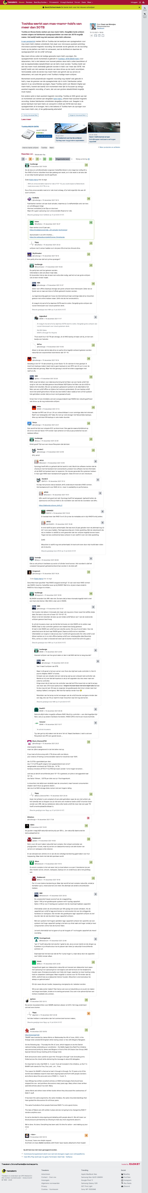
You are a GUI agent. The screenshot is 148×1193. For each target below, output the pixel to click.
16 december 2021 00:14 (38, 1137)
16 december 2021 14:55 (56, 463)
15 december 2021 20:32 (52, 245)
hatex (37, 221)
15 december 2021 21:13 (51, 409)
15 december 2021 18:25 (38, 827)
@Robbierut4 (39, 864)
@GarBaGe (38, 224)
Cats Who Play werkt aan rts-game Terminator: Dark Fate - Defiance (48, 1157)
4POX (41, 460)
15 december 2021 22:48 (58, 940)
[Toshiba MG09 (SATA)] (28, 134)
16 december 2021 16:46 (64, 524)
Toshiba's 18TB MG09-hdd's (68, 59)
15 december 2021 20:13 (38, 1001)
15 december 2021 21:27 (55, 285)
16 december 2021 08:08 (50, 560)
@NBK (41, 319)
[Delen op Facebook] (95, 35)
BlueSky (127, 1174)
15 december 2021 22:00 (52, 964)
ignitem (33, 999)
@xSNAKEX (50, 524)
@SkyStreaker (39, 267)
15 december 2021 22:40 (53, 652)
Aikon (37, 861)
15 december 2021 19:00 (47, 841)
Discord (127, 1186)
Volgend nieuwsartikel (77, 115)
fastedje (38, 558)
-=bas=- (33, 1134)
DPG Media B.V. (26, 1176)
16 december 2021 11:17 (53, 319)
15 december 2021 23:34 (60, 663)
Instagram (127, 1180)
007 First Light (86, 1186)
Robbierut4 (36, 838)
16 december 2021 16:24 (61, 513)
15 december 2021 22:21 (50, 425)
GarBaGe (35, 198)
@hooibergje (36, 200)
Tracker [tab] (145, 10)
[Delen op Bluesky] (103, 35)
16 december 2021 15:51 (61, 495)
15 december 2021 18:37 (52, 224)
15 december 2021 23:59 (55, 452)
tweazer (42, 722)
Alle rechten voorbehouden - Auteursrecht (17, 1178)
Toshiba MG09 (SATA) (30, 127)
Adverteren (45, 1174)
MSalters (30, 817)
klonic (39, 961)
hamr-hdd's (57, 99)
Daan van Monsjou (108, 24)
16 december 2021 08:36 (53, 711)
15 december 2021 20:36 (48, 1015)
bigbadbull (43, 316)
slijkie (32, 825)
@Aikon (39, 880)
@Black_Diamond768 (42, 796)
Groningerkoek (44, 938)
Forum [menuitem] (77, 2)
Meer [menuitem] (89, 2)
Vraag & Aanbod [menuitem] (66, 2)
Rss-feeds (127, 1183)
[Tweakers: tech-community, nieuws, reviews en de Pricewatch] (10, 2)
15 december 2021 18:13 (50, 200)
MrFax (39, 344)
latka (34, 358)
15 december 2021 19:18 (52, 880)
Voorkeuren (53, 1189)
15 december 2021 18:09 (38, 166)
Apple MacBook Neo (89, 1174)
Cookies (44, 1189)
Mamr (52, 148)
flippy (37, 242)
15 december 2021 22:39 (50, 441)
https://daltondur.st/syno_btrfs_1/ (50, 505)
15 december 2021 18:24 (50, 573)
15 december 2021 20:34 (59, 796)
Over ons (52, 1177)
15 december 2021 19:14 (50, 360)
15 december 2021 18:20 (54, 267)
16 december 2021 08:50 (38, 1031)
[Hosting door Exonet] (131, 1164)
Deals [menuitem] (84, 2)
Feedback (100, 28)
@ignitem (35, 1015)
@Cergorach (39, 595)
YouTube (127, 1177)
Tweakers (5, 1176)
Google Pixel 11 (87, 1180)
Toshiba (44, 148)
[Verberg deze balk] (139, 7)
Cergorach (36, 571)
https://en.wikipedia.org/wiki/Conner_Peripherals (47, 237)
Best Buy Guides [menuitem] (40, 2)
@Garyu (37, 441)
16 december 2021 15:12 (57, 481)
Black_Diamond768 (39, 741)
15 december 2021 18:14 (50, 256)
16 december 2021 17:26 (45, 819)
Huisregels (45, 1180)
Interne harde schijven (30, 148)
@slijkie (34, 841)
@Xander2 (42, 463)
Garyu (34, 422)
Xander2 (40, 449)
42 (92, 35)
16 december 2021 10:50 (55, 347)
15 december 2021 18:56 (53, 595)
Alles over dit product (44, 136)
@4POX (44, 481)
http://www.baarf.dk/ (32, 1035)
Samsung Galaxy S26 (89, 1183)
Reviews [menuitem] (29, 2)
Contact (44, 1177)
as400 (32, 1029)
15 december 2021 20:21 (50, 743)
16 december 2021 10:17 (53, 724)
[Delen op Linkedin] (99, 35)
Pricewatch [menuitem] (54, 2)
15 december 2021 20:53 (58, 895)
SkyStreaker (37, 253)
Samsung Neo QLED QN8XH (92, 1177)
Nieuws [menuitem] (21, 2)
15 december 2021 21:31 (55, 608)
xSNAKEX (49, 511)
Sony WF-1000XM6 (88, 1189)
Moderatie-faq (40, 155)
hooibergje (34, 164)
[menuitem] (134, 2)
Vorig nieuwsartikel (31, 115)
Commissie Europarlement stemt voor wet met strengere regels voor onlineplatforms (54, 1154)
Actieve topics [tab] (145, 16)
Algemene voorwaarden (50, 1183)
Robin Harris (33, 180)
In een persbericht (28, 41)
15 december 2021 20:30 (49, 378)
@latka (37, 378)
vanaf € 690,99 (41, 130)
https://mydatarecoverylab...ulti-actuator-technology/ (48, 230)
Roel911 (42, 708)
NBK (38, 283)
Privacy (44, 1186)
